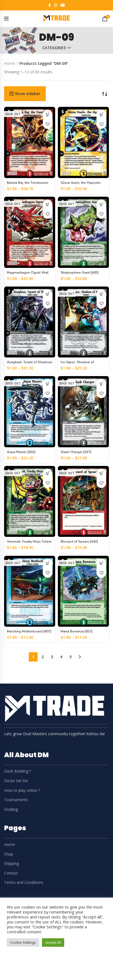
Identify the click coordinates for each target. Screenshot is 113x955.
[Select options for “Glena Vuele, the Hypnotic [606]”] (101, 114)
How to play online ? (22, 790)
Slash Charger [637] (76, 452)
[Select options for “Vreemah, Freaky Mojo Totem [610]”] (47, 473)
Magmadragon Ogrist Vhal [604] (28, 274)
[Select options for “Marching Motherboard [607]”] (47, 563)
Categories (54, 48)
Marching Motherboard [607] (29, 631)
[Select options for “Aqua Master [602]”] (47, 383)
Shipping (11, 863)
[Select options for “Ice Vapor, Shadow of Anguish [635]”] (101, 294)
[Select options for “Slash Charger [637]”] (101, 383)
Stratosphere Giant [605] (80, 272)
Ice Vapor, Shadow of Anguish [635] (77, 364)
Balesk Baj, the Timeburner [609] (27, 185)
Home (9, 63)
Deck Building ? (17, 771)
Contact (11, 873)
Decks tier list (16, 780)
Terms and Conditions (23, 882)
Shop (8, 854)
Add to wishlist (47, 124)
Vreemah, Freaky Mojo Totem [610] (29, 543)
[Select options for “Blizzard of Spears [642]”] (101, 473)
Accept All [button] (53, 942)
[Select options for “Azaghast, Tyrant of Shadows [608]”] (47, 294)
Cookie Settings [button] (23, 942)
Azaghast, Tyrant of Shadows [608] (29, 364)
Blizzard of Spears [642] (79, 541)
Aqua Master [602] (21, 452)
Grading (11, 809)
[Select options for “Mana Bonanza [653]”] (101, 563)
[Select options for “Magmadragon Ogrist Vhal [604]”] (47, 204)
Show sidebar (27, 94)
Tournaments (16, 799)
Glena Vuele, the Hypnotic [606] (81, 185)
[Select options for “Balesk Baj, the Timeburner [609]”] (47, 114)
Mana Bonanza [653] (76, 631)
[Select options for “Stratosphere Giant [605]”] (101, 204)
